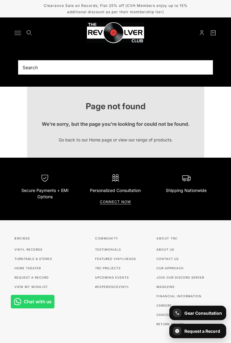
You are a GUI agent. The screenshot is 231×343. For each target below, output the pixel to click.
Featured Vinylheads (115, 259)
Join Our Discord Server (180, 277)
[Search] (29, 32)
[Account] (202, 32)
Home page (100, 139)
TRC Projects (108, 268)
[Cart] (213, 32)
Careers (164, 305)
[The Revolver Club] (115, 32)
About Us (165, 249)
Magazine (165, 287)
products (162, 139)
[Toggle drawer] (17, 33)
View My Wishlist (31, 287)
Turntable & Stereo (33, 259)
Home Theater (27, 268)
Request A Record (31, 277)
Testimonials (108, 249)
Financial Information (179, 296)
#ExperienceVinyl (112, 287)
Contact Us (167, 259)
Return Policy (170, 324)
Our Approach (169, 268)
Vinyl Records (28, 249)
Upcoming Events (112, 277)
